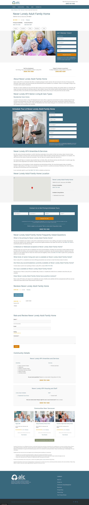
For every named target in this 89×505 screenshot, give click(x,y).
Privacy (15, 483)
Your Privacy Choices (61, 494)
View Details (24, 434)
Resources (59, 487)
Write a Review (18, 295)
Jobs (32, 7)
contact (44, 459)
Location (23, 28)
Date (50, 116)
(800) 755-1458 (16, 24)
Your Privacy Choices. (25, 483)
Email (15, 326)
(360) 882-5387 (28, 24)
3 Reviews (67, 429)
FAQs (30, 28)
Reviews (37, 28)
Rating (15, 331)
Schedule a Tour (54, 140)
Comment (16, 335)
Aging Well (17, 423)
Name (15, 319)
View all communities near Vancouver (44, 440)
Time (50, 121)
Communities (21, 7)
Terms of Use (72, 57)
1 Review (28, 20)
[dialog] (4, 504)
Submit (16, 346)
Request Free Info (67, 54)
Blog (28, 7)
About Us (59, 479)
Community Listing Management (64, 484)
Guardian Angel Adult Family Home (65, 423)
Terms (19, 483)
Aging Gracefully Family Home (43, 423)
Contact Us (38, 7)
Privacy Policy (69, 143)
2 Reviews (26, 429)
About (15, 28)
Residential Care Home (23, 395)
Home (13, 7)
